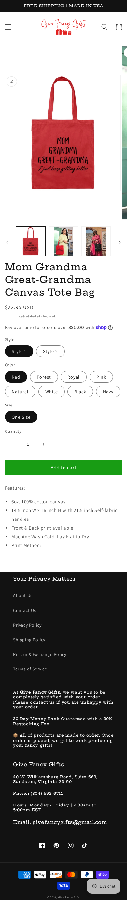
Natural (20, 391)
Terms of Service (30, 669)
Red (16, 377)
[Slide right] (120, 242)
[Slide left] (7, 242)
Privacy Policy (27, 625)
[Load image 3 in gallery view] (96, 241)
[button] (8, 27)
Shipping (12, 316)
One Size (21, 417)
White (51, 391)
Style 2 (50, 351)
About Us (23, 595)
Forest (44, 377)
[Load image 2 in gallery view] (63, 241)
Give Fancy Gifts (69, 897)
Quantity (13, 431)
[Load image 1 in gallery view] (30, 241)
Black (80, 391)
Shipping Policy (29, 640)
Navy (108, 391)
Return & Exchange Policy (39, 654)
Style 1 (19, 351)
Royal (73, 377)
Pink (101, 377)
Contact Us (24, 610)
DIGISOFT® (53, 545)
